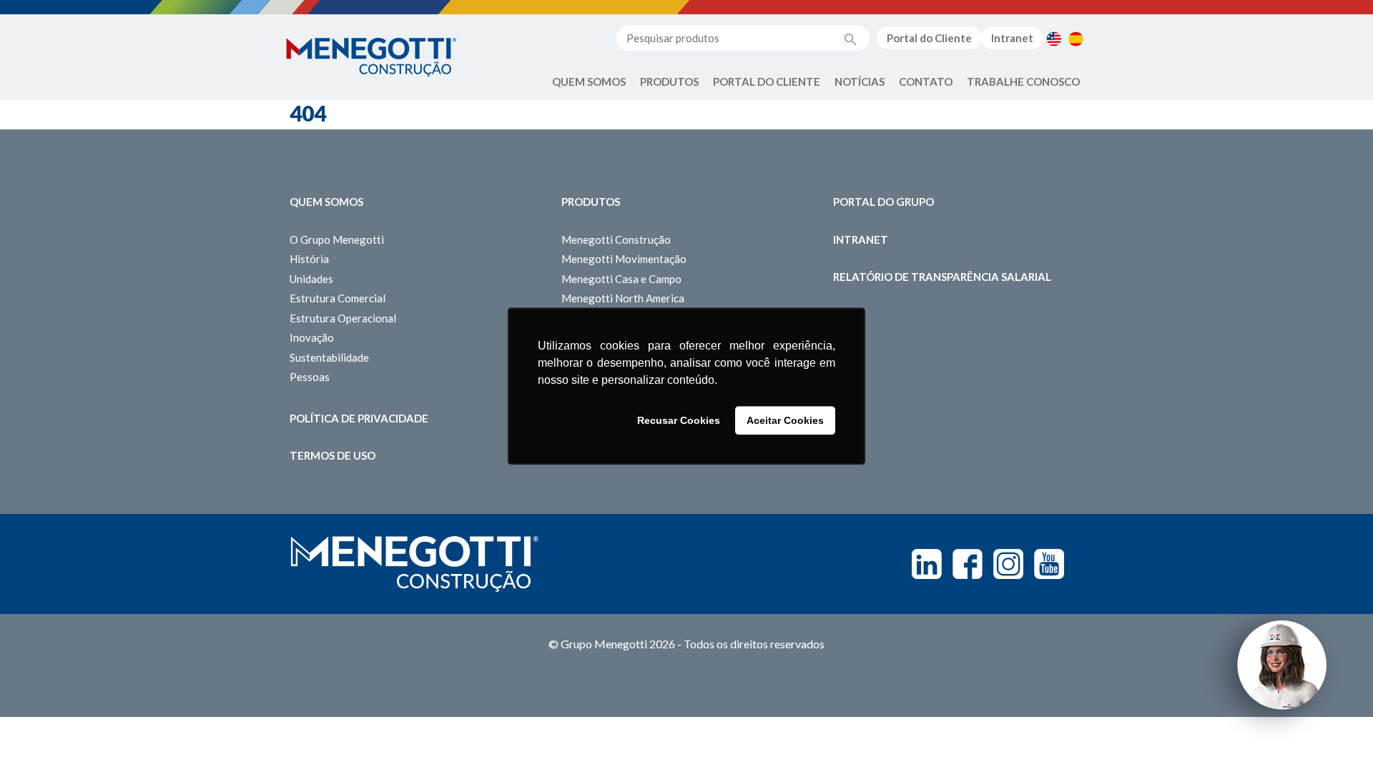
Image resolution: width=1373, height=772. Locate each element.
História (309, 258)
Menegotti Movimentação (623, 258)
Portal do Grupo (883, 201)
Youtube (1049, 564)
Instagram (1008, 564)
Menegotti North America (622, 298)
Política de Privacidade (359, 418)
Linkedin (927, 564)
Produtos (669, 81)
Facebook (968, 564)
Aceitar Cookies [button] (785, 420)
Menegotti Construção (616, 239)
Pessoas (310, 376)
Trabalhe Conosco (1023, 81)
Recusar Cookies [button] (678, 420)
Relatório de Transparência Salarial (942, 276)
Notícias (860, 81)
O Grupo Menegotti (337, 239)
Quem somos (326, 201)
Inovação (312, 337)
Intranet (1012, 37)
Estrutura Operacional (343, 318)
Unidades (311, 278)
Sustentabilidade (329, 357)
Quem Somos (589, 81)
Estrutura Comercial (337, 298)
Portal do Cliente (929, 37)
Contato (926, 81)
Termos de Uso (332, 455)
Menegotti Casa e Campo (621, 278)
